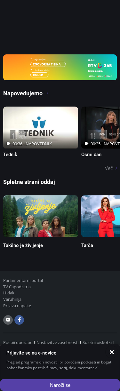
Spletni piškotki (97, 342)
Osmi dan (91, 154)
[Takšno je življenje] (40, 216)
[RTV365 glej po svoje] (60, 67)
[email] (8, 320)
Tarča (87, 245)
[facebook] (19, 320)
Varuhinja (12, 299)
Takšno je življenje (23, 245)
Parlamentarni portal (23, 280)
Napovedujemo (23, 93)
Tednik (10, 154)
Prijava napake (17, 305)
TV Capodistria (17, 287)
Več (109, 168)
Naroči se (60, 385)
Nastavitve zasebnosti (57, 342)
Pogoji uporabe (17, 342)
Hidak (8, 293)
